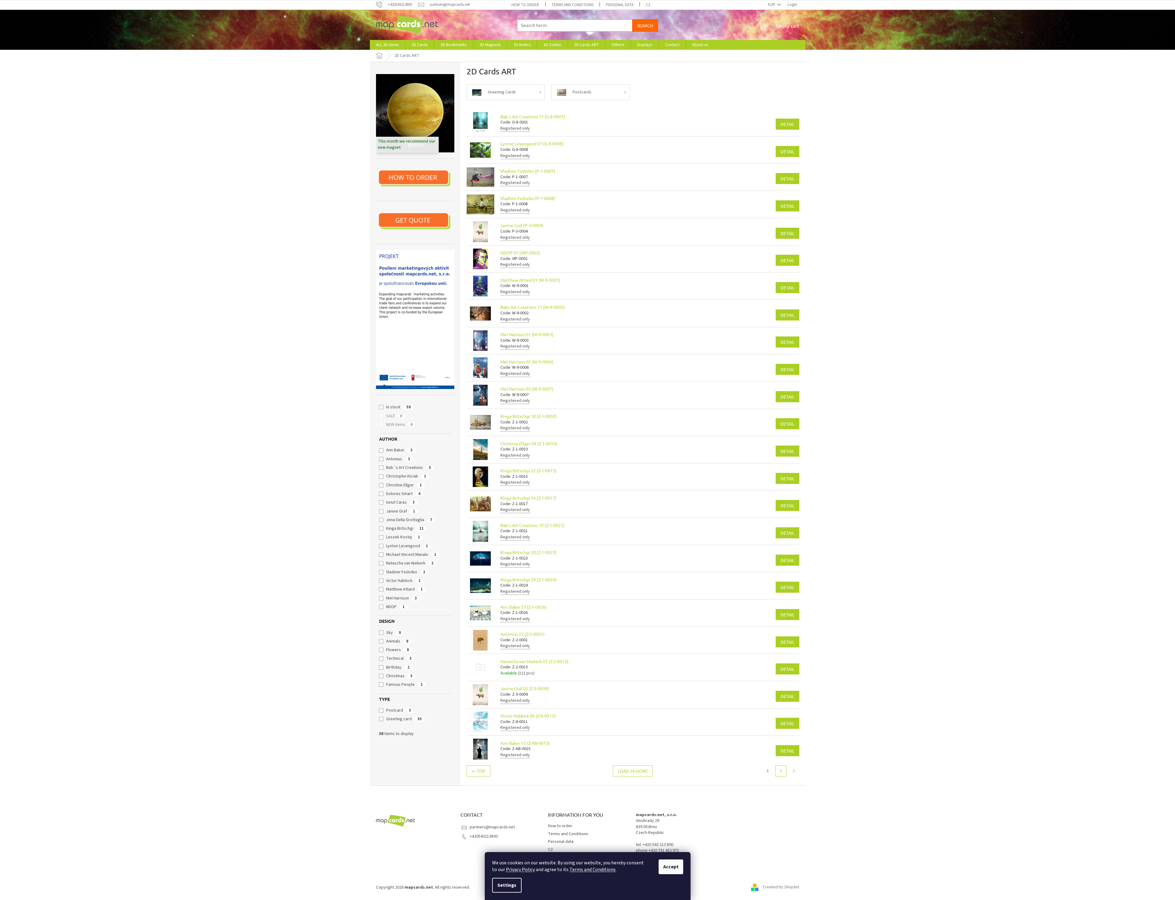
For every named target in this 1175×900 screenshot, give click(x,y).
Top (481, 771)
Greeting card (404, 719)
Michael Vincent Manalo (411, 555)
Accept (671, 866)
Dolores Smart (403, 494)
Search (645, 25)
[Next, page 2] (780, 770)
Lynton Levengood (407, 546)
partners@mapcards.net (492, 827)
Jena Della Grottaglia (409, 520)
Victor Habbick (403, 581)
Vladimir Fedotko (405, 572)
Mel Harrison (401, 598)
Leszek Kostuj (403, 537)
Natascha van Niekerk (409, 563)
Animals (397, 641)
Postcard (398, 710)
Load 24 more (633, 771)
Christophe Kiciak (406, 476)
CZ (648, 5)
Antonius (398, 459)
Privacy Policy (520, 869)
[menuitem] (387, 45)
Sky (393, 633)
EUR (772, 4)
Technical (399, 658)
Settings (506, 885)
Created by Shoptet (781, 887)
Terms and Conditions (593, 869)
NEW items (399, 425)
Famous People (404, 685)
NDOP (395, 607)
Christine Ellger (404, 485)
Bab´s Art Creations (408, 468)
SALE (394, 416)
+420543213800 (484, 836)
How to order (525, 5)
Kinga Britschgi (405, 528)
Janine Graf (400, 511)
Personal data (619, 5)
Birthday (397, 667)
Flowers (397, 650)
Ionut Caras (400, 502)
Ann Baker (399, 450)
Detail (787, 124)
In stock (398, 407)
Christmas (399, 676)
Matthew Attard (404, 589)
